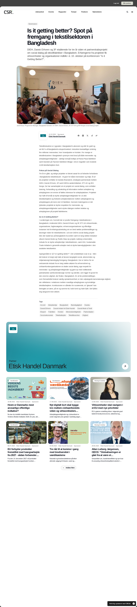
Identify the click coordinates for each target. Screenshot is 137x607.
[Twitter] (87, 135)
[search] (127, 12)
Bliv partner (127, 3)
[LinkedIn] (83, 135)
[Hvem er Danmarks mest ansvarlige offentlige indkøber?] (26, 397)
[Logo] (8, 12)
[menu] (132, 12)
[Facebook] (78, 135)
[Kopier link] (96, 135)
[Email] (92, 135)
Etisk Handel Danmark (57, 136)
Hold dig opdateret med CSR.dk (120, 603)
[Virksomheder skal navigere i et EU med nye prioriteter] (110, 396)
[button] (125, 366)
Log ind (116, 3)
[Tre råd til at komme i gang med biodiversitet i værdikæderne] (68, 441)
